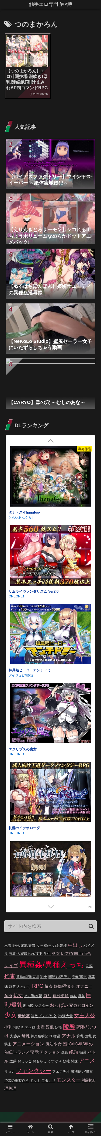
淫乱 (50, 1027)
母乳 (26, 1036)
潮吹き (18, 1027)
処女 (18, 995)
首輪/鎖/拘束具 (27, 977)
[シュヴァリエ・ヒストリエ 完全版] (50, 872)
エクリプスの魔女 (23, 748)
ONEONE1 (17, 596)
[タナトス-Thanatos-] (50, 477)
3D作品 (55, 1036)
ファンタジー (33, 1070)
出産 (41, 1027)
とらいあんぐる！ (21, 517)
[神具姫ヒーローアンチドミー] (50, 635)
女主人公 (84, 1015)
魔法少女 (54, 1044)
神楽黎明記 (39, 1036)
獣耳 (91, 977)
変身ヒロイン (81, 1005)
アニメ (87, 1060)
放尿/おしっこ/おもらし (28, 1061)
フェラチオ (61, 1071)
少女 (10, 1015)
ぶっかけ (24, 986)
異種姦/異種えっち (52, 964)
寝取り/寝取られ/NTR (26, 954)
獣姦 (81, 996)
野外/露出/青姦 (24, 946)
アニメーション (28, 1044)
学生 (47, 954)
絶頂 (73, 1052)
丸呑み (15, 1036)
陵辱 (69, 1026)
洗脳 (89, 966)
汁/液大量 (65, 1016)
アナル (68, 1035)
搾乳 (8, 1027)
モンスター (69, 1080)
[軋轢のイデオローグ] (50, 793)
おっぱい (59, 1005)
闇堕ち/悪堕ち (59, 977)
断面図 (28, 1006)
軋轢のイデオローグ (24, 827)
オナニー (84, 986)
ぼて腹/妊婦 (33, 996)
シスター (42, 1006)
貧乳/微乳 (84, 1036)
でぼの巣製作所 (16, 1080)
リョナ (9, 1071)
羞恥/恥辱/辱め (78, 1044)
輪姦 (49, 986)
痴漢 (82, 1052)
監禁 (12, 986)
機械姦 (24, 1015)
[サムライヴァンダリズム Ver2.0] (50, 556)
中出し (75, 945)
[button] (91, 926)
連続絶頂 (61, 995)
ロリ (47, 995)
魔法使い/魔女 (82, 1071)
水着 (7, 946)
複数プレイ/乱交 (44, 1016)
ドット (35, 1080)
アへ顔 (30, 1027)
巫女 (56, 953)
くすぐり (55, 1061)
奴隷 (66, 1061)
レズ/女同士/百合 (76, 953)
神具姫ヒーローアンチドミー (31, 669)
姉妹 (74, 1061)
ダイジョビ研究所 (21, 675)
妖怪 (58, 1027)
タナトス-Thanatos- (24, 512)
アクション (50, 1052)
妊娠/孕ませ (64, 986)
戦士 (43, 977)
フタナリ (48, 1080)
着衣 (73, 996)
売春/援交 (79, 977)
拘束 (9, 976)
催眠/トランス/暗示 (21, 1052)
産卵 (8, 995)
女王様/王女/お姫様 (52, 946)
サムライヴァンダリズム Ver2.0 (33, 591)
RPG (38, 986)
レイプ (11, 965)
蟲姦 (64, 1052)
